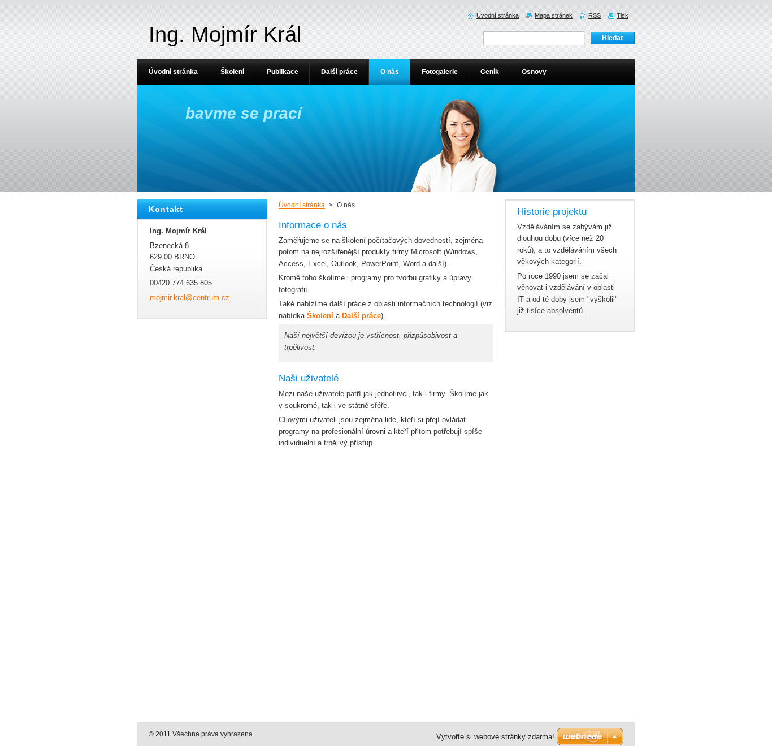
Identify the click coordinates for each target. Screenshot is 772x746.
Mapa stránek (554, 15)
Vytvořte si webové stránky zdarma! (495, 736)
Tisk (622, 15)
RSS (594, 15)
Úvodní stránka (302, 205)
